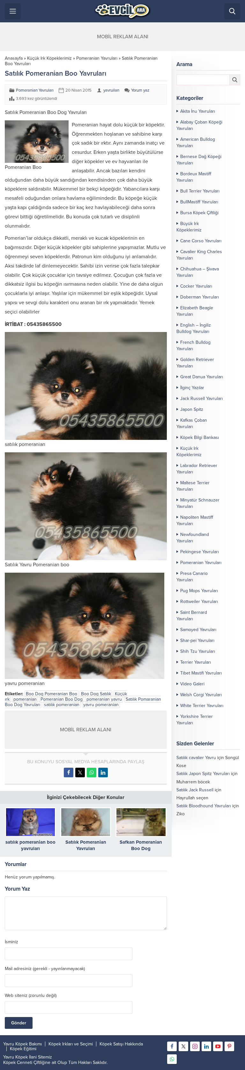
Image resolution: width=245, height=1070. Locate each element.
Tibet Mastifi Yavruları (201, 673)
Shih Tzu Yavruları (197, 651)
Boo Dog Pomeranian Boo (51, 694)
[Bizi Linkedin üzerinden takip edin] (206, 1046)
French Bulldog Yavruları (193, 345)
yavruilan (111, 90)
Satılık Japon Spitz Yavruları (203, 773)
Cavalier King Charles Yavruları (199, 255)
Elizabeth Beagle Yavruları (194, 311)
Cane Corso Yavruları (200, 241)
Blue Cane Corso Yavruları (202, 822)
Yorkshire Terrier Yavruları (194, 720)
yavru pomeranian (101, 704)
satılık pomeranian (61, 704)
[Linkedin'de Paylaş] (103, 772)
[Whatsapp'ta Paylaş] (91, 772)
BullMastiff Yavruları (199, 202)
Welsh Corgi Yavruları (201, 694)
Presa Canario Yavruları (192, 577)
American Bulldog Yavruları (195, 142)
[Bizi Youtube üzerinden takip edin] (218, 1046)
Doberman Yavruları (199, 297)
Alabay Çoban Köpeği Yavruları (199, 125)
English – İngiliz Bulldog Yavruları (193, 328)
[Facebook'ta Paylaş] (68, 772)
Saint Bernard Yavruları (191, 616)
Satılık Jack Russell (194, 790)
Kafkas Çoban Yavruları (191, 423)
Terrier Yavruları (195, 662)
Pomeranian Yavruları (96, 58)
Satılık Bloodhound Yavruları (203, 806)
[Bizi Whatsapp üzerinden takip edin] (172, 1059)
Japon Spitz (191, 409)
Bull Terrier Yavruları (199, 191)
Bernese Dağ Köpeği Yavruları (198, 160)
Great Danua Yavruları (201, 377)
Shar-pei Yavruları (197, 640)
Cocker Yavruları (196, 286)
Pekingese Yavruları (199, 551)
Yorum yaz (140, 90)
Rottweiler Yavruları (199, 601)
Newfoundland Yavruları (192, 538)
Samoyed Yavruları (198, 629)
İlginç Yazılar (192, 387)
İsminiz (11, 942)
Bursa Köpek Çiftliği (199, 212)
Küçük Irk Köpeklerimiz (49, 58)
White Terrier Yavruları (201, 705)
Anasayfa (14, 58)
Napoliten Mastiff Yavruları (194, 520)
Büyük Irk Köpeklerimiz (189, 227)
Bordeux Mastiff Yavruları (193, 177)
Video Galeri (192, 684)
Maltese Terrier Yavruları (193, 486)
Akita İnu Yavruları (197, 111)
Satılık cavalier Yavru (196, 757)
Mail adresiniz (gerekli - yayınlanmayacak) (45, 969)
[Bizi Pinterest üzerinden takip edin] (229, 1046)
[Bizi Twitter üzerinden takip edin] (183, 1046)
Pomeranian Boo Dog (62, 699)
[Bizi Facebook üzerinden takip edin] (172, 1046)
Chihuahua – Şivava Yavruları (197, 272)
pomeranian (25, 699)
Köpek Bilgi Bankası (199, 437)
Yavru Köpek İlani (20, 1057)
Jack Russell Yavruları (201, 398)
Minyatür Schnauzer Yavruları (197, 503)
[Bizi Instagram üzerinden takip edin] (195, 1046)
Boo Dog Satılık (96, 694)
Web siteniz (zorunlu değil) (30, 995)
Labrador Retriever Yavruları (196, 469)
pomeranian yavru (104, 699)
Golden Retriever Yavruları (195, 363)
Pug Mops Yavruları (199, 590)
